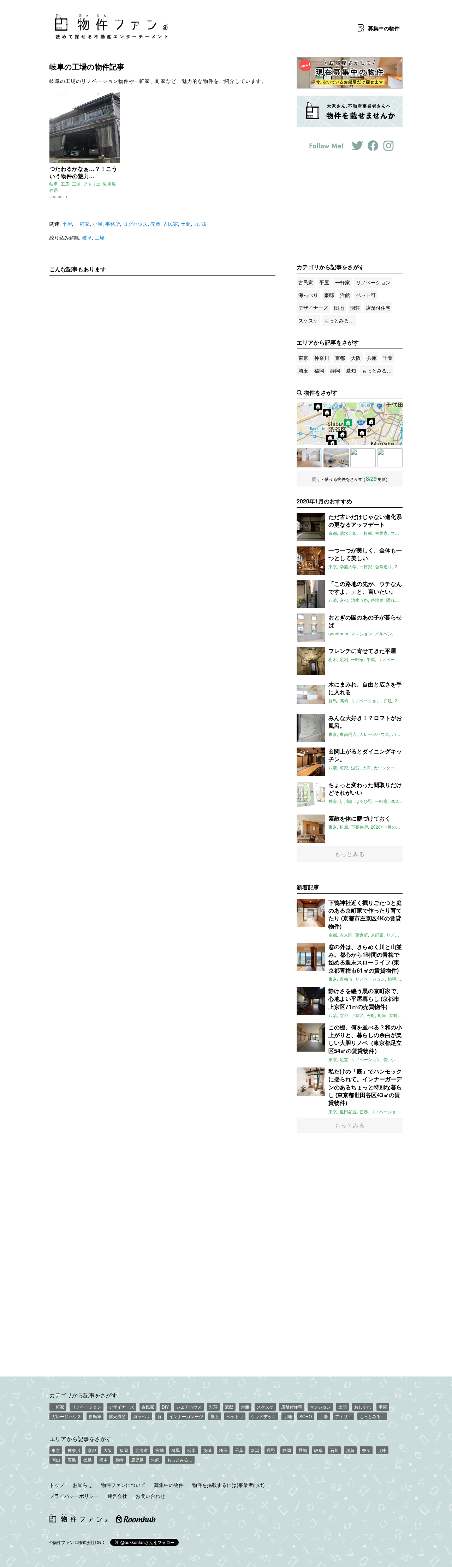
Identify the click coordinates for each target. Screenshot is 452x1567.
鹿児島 (137, 1460)
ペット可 (366, 294)
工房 (65, 184)
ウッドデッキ (263, 1416)
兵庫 (372, 357)
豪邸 (329, 294)
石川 (334, 1450)
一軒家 (82, 223)
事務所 (112, 223)
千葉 (388, 357)
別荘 (355, 307)
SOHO (305, 1416)
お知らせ (83, 1484)
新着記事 (308, 887)
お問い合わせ (150, 1495)
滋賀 (350, 1450)
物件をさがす (321, 392)
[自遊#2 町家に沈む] (390, 457)
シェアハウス (189, 1407)
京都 (340, 357)
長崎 (119, 1460)
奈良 (366, 1450)
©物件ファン (61, 1542)
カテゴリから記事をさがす (83, 1395)
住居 (53, 190)
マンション (320, 1407)
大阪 (356, 357)
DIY (165, 1407)
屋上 (214, 1416)
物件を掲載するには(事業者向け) (228, 1484)
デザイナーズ (313, 307)
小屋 (97, 223)
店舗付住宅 (378, 307)
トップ (56, 1484)
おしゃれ (362, 1407)
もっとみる (350, 854)
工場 (76, 184)
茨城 (207, 1450)
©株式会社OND (90, 1542)
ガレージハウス (66, 1416)
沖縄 (155, 1460)
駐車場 (109, 184)
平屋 (67, 223)
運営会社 (117, 1495)
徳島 (87, 1460)
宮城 (159, 1450)
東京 (303, 357)
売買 (155, 223)
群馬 (175, 1450)
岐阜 (53, 184)
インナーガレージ (186, 1416)
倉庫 (245, 1407)
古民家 (170, 223)
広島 (71, 1460)
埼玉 (303, 370)
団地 (339, 307)
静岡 (335, 370)
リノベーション (373, 282)
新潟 (255, 1450)
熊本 (103, 1460)
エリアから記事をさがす (80, 1438)
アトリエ (91, 184)
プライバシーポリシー (74, 1495)
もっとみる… (339, 320)
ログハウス (135, 223)
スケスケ (308, 320)
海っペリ (141, 1416)
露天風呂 (117, 1416)
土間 (186, 223)
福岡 (319, 370)
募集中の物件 (169, 1484)
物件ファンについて (123, 1484)
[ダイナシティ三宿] (336, 457)
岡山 (56, 1460)
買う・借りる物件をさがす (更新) (349, 478)
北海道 (141, 1450)
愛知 (351, 370)
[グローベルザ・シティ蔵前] (309, 457)
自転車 (95, 1416)
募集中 (384, 28)
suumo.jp (58, 196)
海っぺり (308, 294)
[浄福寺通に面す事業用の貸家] (363, 457)
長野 (271, 1450)
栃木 (191, 1450)
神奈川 (321, 357)
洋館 (345, 294)
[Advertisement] (162, 347)
